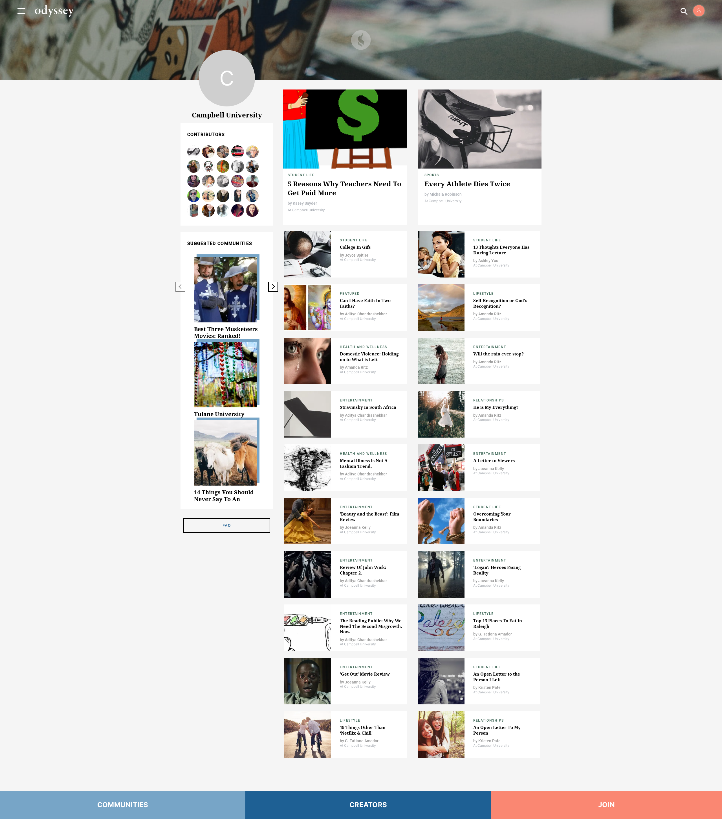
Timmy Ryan (252, 152)
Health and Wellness (363, 347)
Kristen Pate (489, 687)
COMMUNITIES (122, 805)
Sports (431, 175)
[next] (273, 287)
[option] (226, 298)
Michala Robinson (446, 194)
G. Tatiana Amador (495, 634)
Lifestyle (483, 294)
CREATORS (368, 805)
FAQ (227, 525)
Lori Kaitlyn (237, 181)
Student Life (301, 175)
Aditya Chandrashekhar (252, 166)
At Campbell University (306, 210)
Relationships (488, 400)
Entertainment (489, 347)
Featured (350, 294)
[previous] (180, 287)
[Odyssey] (54, 11)
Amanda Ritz (489, 314)
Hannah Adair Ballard (193, 210)
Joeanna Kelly (491, 468)
